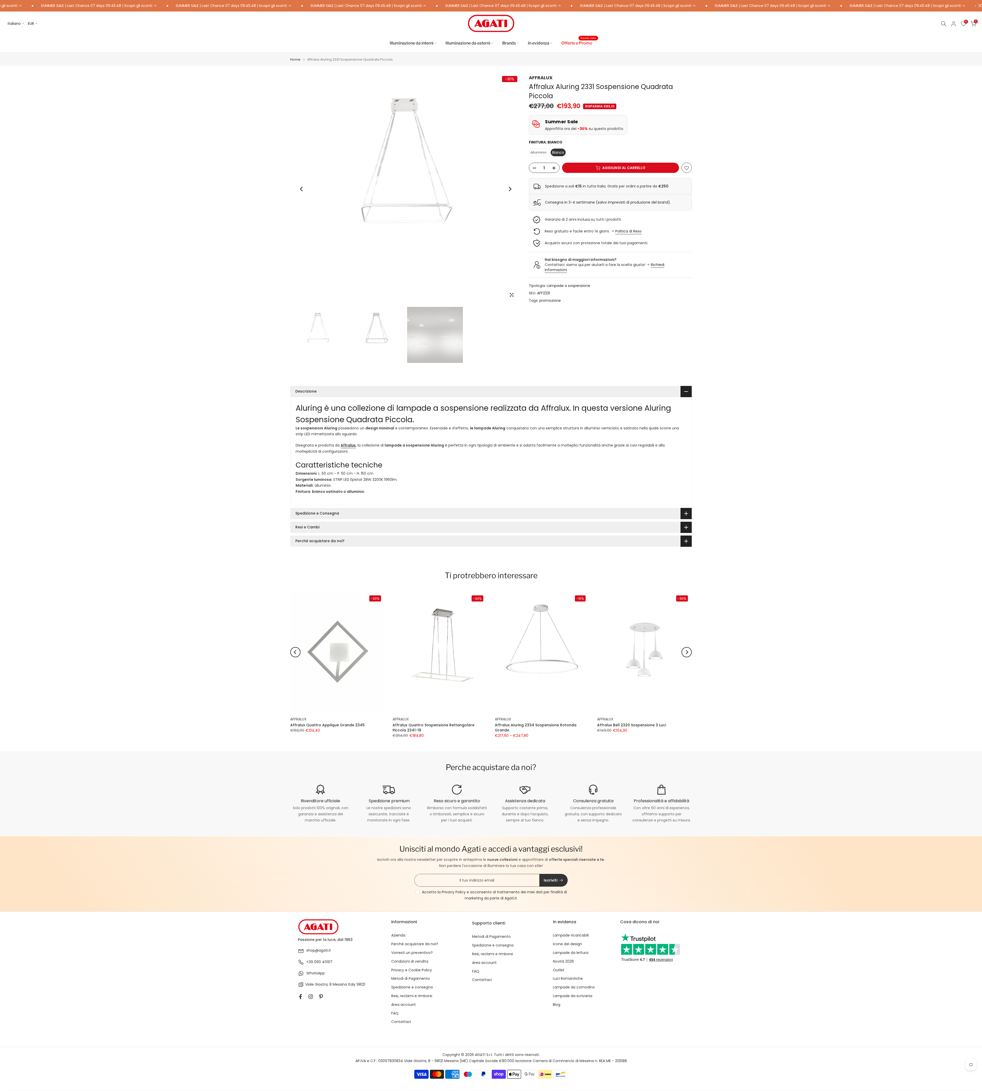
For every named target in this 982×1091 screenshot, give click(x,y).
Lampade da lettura (570, 952)
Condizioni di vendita (409, 961)
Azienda (398, 935)
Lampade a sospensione (568, 285)
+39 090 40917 (319, 962)
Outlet (558, 970)
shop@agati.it (318, 950)
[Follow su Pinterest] (320, 996)
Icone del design (567, 944)
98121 (360, 984)
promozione (550, 300)
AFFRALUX (541, 77)
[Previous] (301, 189)
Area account (403, 1004)
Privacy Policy (454, 892)
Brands (509, 43)
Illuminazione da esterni (467, 43)
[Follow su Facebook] (300, 996)
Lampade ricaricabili (571, 935)
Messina (340, 984)
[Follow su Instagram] (310, 996)
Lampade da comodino (574, 987)
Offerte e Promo (578, 43)
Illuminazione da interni (411, 43)
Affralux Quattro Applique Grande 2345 (327, 725)
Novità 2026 (563, 961)
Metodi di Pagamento (410, 978)
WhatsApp (315, 973)
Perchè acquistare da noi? (414, 944)
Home (295, 59)
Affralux (348, 445)
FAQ (394, 1013)
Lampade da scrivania (572, 996)
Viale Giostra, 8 (318, 984)
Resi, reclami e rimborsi (411, 996)
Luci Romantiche (568, 978)
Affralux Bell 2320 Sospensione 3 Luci (631, 725)
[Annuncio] (188, 6)
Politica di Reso (628, 231)
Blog (556, 1004)
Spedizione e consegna (412, 987)
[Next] (509, 189)
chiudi (979, 5)
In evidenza (538, 43)
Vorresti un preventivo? (412, 952)
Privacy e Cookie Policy (411, 970)
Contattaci (401, 1021)
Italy (351, 984)
